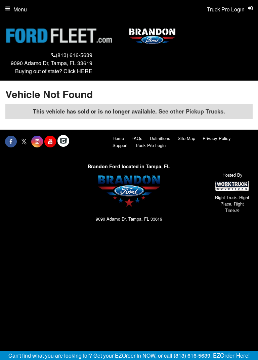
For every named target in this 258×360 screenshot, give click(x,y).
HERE (84, 71)
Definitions (160, 138)
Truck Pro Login (150, 145)
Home (118, 138)
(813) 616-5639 (74, 55)
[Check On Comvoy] (63, 141)
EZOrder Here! (231, 355)
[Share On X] (24, 141)
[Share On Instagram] (37, 141)
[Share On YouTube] (50, 141)
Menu (20, 9)
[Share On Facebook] (11, 141)
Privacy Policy (217, 138)
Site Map (186, 138)
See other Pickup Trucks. (192, 111)
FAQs (136, 138)
